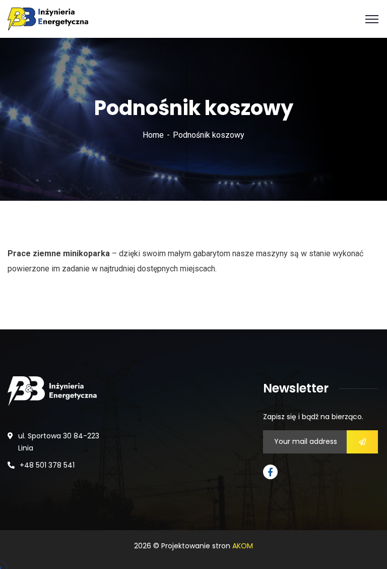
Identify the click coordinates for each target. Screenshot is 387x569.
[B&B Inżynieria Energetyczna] (48, 18)
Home (153, 135)
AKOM (242, 546)
